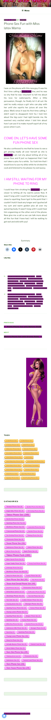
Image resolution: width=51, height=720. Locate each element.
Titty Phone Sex (38, 579)
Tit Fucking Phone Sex (35, 511)
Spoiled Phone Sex (35, 531)
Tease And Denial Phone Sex (20, 584)
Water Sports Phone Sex (14, 559)
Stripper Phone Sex (33, 616)
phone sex (26, 91)
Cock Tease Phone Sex (31, 281)
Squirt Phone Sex (30, 551)
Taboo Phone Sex (17, 515)
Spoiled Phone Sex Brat (35, 506)
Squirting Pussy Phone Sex (16, 608)
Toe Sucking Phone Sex (14, 535)
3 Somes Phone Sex (12, 444)
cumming (8, 155)
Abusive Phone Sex (30, 449)
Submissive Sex (12, 660)
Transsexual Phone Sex (15, 531)
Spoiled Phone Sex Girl (34, 624)
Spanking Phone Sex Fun (15, 523)
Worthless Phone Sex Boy (16, 571)
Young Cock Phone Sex (37, 563)
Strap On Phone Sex (14, 575)
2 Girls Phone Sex (26, 440)
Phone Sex (29, 283)
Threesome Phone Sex (14, 539)
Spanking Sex (11, 620)
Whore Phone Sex (12, 551)
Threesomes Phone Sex (32, 587)
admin (23, 20)
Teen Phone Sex (15, 664)
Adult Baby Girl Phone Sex (35, 461)
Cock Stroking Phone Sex (21, 276)
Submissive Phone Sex (14, 547)
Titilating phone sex (13, 656)
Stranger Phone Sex (33, 604)
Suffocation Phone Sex (36, 591)
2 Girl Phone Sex (11, 440)
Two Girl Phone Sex (35, 596)
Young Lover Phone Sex (17, 636)
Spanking (10, 632)
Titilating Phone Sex (34, 535)
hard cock (35, 189)
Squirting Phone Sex (13, 616)
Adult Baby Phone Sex (13, 465)
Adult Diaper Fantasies (31, 465)
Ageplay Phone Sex (12, 478)
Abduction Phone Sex (13, 449)
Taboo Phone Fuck (22, 288)
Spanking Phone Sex (26, 632)
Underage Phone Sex (14, 567)
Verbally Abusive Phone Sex (16, 644)
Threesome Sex (30, 656)
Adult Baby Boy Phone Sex (14, 461)
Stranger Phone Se (38, 628)
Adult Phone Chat (11, 473)
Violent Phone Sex (34, 547)
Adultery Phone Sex (31, 469)
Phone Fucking (15, 283)
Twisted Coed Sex (37, 644)
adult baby (29, 457)
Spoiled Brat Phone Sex (14, 519)
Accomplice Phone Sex (13, 453)
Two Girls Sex (12, 600)
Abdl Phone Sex (28, 444)
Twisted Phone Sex (14, 507)
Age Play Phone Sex (28, 473)
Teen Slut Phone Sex (17, 652)
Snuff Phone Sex (12, 587)
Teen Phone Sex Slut (17, 579)
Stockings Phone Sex (15, 596)
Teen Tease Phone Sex (17, 668)
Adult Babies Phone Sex (13, 457)
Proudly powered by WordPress (17, 714)
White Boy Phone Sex (14, 624)
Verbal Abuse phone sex (15, 591)
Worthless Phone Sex (15, 527)
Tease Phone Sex (15, 543)
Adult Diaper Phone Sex (13, 469)
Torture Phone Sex (37, 608)
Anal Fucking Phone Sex (30, 478)
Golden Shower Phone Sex (32, 600)
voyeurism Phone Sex (36, 527)
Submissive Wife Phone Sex (16, 628)
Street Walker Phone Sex (15, 648)
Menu (26, 10)
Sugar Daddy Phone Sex (15, 563)
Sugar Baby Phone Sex (14, 511)
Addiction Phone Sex (31, 453)
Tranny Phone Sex (33, 575)
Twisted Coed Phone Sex (32, 660)
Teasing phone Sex (13, 604)
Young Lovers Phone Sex (16, 612)
